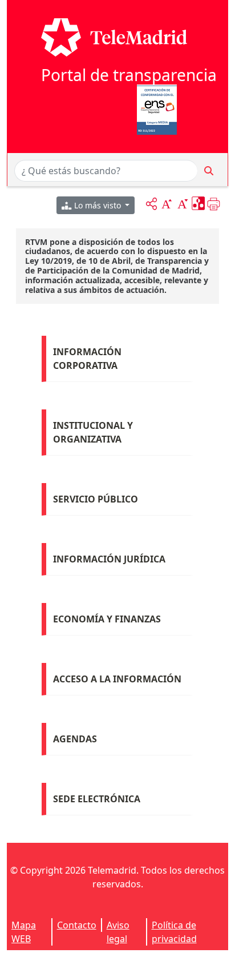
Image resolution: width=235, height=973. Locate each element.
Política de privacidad (174, 932)
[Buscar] (209, 171)
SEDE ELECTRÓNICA (96, 799)
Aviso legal (118, 932)
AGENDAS (75, 739)
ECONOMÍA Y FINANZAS (107, 619)
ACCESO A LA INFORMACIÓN (117, 679)
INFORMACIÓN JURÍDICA (109, 559)
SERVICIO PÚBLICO (95, 499)
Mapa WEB (23, 932)
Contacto (76, 925)
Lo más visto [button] (97, 205)
